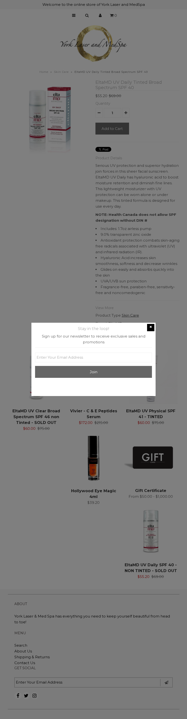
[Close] (150, 327)
